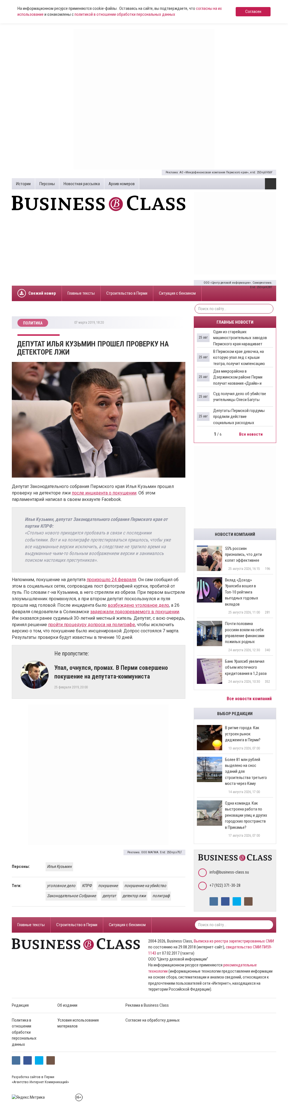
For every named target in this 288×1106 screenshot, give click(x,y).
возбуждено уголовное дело (138, 605)
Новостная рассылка (82, 183)
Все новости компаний (250, 698)
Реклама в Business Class (147, 1005)
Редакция (20, 1005)
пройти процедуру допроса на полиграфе (91, 624)
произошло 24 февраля (111, 579)
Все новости (251, 434)
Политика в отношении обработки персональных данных (24, 1032)
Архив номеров (122, 183)
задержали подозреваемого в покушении (134, 611)
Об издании (67, 1005)
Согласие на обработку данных (152, 1020)
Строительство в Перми (126, 293)
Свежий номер (42, 293)
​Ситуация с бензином (177, 293)
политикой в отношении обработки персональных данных (125, 14)
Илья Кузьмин (59, 866)
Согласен (253, 11)
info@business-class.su (229, 872)
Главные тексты (81, 293)
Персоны (47, 183)
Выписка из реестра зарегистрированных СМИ (234, 941)
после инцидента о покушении (104, 493)
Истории (23, 183)
